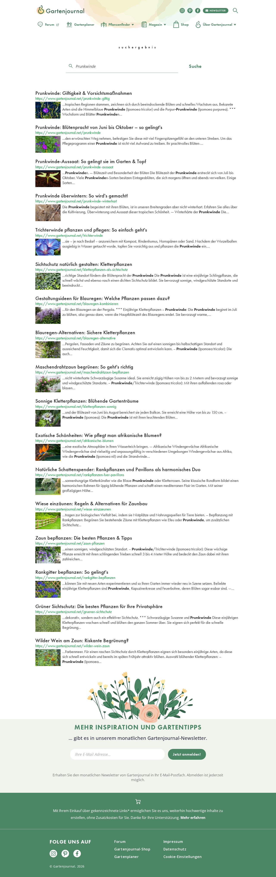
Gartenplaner (84, 24)
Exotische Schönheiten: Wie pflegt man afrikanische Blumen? (98, 435)
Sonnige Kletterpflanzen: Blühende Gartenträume (87, 400)
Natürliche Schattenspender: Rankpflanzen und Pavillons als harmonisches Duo (118, 469)
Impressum (173, 841)
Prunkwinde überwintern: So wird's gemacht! (81, 195)
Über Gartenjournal (217, 24)
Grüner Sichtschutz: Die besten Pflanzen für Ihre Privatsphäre (99, 606)
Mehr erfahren (192, 817)
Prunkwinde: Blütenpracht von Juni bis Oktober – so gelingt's (98, 127)
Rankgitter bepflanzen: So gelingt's (71, 572)
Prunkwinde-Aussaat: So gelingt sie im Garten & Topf (90, 161)
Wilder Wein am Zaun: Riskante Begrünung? (82, 640)
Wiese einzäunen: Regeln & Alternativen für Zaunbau (91, 503)
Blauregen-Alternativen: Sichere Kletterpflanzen (85, 332)
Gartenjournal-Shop (132, 849)
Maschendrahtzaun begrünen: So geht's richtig (84, 366)
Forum (49, 24)
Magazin (155, 24)
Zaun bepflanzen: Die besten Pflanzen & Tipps (83, 537)
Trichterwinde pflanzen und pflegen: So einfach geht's (91, 229)
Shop (185, 24)
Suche (195, 66)
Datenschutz (175, 849)
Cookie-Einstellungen (182, 856)
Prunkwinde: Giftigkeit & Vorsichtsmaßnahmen (83, 93)
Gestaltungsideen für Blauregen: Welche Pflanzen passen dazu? (102, 298)
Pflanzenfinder (119, 24)
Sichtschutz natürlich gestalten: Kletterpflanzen (83, 264)
